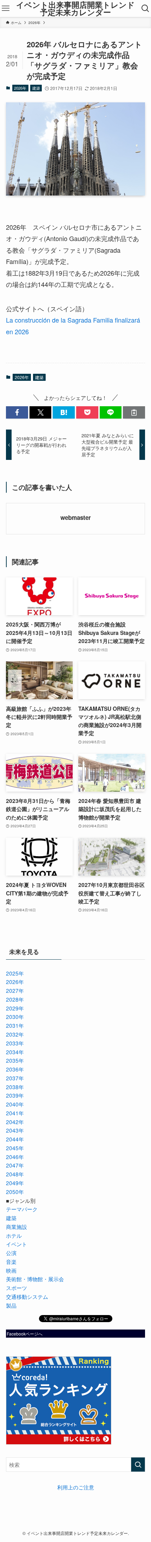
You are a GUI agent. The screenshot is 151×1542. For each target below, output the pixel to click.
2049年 (15, 1183)
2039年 (15, 1095)
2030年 (15, 1016)
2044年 (15, 1139)
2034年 (15, 1052)
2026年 (20, 88)
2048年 (15, 1174)
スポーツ (16, 1287)
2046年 (15, 1156)
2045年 (15, 1148)
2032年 (15, 1034)
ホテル (14, 1235)
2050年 (15, 1191)
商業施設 (16, 1226)
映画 (11, 1270)
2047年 (15, 1165)
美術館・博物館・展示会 (35, 1279)
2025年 (15, 973)
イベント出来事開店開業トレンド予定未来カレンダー (75, 8)
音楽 (11, 1261)
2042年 (15, 1122)
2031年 (15, 1025)
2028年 (15, 999)
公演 (11, 1252)
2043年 (15, 1130)
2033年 (15, 1043)
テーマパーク (22, 1209)
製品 (11, 1305)
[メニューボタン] (5, 8)
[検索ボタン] (145, 8)
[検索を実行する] (138, 1464)
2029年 (15, 1008)
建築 (36, 88)
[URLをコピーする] (134, 412)
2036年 (15, 1069)
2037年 (15, 1078)
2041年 (15, 1113)
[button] (17, 412)
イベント (16, 1244)
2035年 (15, 1060)
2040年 (15, 1104)
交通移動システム (27, 1296)
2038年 (15, 1087)
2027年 (15, 990)
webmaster (75, 517)
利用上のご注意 (75, 1487)
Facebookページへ (24, 1334)
